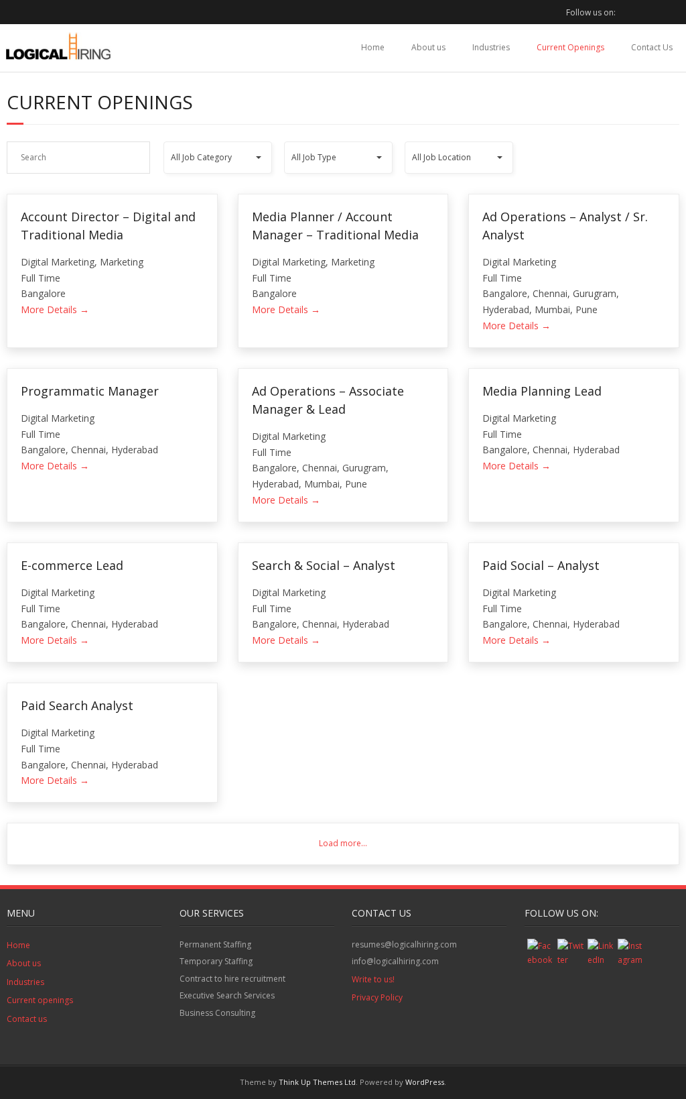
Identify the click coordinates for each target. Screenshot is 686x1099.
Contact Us (652, 47)
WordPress (424, 1082)
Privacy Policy (377, 997)
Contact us (27, 1019)
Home (373, 47)
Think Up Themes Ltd (317, 1082)
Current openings (40, 1000)
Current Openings (570, 47)
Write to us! (373, 979)
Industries (491, 47)
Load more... (343, 843)
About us (428, 47)
